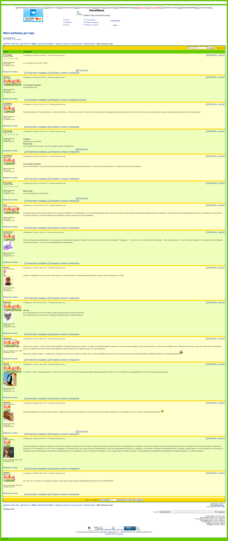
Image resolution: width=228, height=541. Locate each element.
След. (19, 39)
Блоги (67, 25)
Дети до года (53, 7)
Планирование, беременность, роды (31, 7)
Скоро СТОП (154, 7)
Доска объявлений (188, 7)
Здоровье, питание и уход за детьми (68, 44)
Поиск (67, 20)
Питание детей (89, 44)
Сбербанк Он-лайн (170, 7)
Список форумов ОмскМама (43, 44)
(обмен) (91, 7)
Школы (100, 7)
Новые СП (142, 7)
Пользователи (90, 20)
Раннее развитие (68, 7)
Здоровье (111, 7)
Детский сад (83, 7)
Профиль (68, 22)
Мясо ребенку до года (18, 33)
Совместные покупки (126, 7)
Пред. (13, 38)
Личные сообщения (92, 22)
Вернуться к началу (10, 72)
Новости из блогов (92, 25)
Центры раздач (205, 7)
